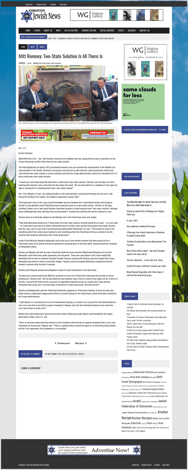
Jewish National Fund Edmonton (134, 412)
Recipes (155, 423)
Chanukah (146, 389)
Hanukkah (152, 396)
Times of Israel (129, 296)
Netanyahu (126, 423)
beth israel (152, 377)
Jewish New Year (152, 413)
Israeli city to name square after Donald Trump (145, 330)
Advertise (29, 4)
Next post (79, 343)
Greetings (63, 4)
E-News (37, 30)
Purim (149, 423)
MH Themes (45, 465)
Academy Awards (127, 372)
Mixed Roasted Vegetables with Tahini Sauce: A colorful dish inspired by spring (145, 273)
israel (29, 63)
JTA (33, 158)
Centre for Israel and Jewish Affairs (148, 386)
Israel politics (145, 402)
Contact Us (145, 30)
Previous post (64, 343)
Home (28, 30)
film (143, 396)
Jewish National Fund (160, 407)
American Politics (143, 372)
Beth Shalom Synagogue (152, 382)
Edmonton (125, 393)
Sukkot (134, 428)
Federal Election (136, 396)
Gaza (146, 396)
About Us (48, 30)
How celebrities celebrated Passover (141, 226)
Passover (136, 423)
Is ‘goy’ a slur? (132, 220)
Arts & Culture (71, 30)
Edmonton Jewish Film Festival (141, 393)
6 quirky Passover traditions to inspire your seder (146, 266)
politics (143, 423)
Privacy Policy (41, 4)
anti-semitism (160, 372)
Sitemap (53, 4)
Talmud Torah (142, 428)
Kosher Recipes (142, 418)
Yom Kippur (140, 431)
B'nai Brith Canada (139, 377)
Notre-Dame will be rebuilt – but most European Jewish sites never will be (146, 252)
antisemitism (126, 377)
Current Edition (89, 30)
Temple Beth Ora (153, 428)
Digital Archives (107, 30)
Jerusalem (154, 402)
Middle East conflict (161, 418)
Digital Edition (157, 389)
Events (121, 30)
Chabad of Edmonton (135, 389)
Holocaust (160, 396)
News (58, 30)
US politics (131, 431)
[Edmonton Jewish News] (42, 16)
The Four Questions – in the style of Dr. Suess (145, 260)
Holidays (132, 30)
